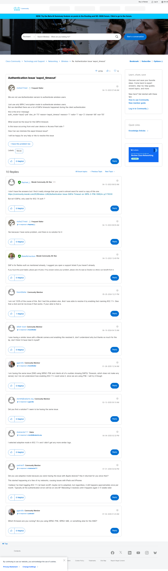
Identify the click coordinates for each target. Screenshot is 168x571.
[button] (11, 161)
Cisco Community (13, 61)
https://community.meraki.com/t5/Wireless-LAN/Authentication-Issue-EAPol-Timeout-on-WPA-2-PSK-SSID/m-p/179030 (60, 194)
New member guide (137, 103)
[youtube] (138, 553)
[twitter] (121, 553)
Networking (53, 61)
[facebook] (112, 553)
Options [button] (157, 61)
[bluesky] (155, 552)
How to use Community (139, 100)
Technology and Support (34, 61)
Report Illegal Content (118, 560)
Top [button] (6, 544)
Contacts (17, 551)
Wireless (64, 61)
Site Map (103, 560)
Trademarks (92, 560)
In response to (27, 224)
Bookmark (134, 61)
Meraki (19, 151)
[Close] (64, 560)
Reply (114, 161)
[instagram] (147, 553)
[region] (33, 564)
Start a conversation (135, 37)
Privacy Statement (10, 567)
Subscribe (146, 61)
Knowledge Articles (137, 131)
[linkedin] (129, 553)
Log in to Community (138, 108)
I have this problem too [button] (20, 144)
